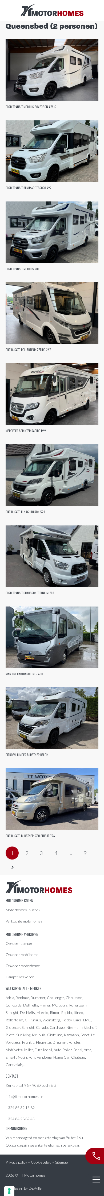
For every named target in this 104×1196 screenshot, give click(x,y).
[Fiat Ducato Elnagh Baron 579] (52, 475)
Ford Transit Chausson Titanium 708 (30, 593)
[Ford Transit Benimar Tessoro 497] (52, 151)
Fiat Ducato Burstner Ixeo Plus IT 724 (30, 836)
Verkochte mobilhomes (24, 921)
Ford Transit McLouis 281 (22, 269)
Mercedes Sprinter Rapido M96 (26, 431)
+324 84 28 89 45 (20, 1119)
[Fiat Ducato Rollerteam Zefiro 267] (52, 313)
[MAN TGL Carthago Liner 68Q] (52, 637)
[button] (96, 1179)
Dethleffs (30, 1005)
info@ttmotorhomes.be (24, 1096)
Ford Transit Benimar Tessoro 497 (28, 188)
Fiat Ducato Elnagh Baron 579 (25, 512)
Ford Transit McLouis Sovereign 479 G (31, 107)
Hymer (45, 1005)
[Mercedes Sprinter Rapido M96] (52, 394)
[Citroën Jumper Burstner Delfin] (52, 718)
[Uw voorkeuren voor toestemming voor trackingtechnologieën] (9, 1191)
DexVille (35, 1188)
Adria (10, 997)
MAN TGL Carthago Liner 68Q (24, 674)
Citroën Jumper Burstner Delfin (27, 755)
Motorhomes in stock (23, 910)
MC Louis (59, 1005)
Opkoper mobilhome (22, 954)
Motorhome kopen (19, 901)
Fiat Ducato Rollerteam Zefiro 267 (28, 350)
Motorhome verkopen (22, 934)
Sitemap (61, 1162)
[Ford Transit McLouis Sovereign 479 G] (52, 70)
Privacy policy (16, 1162)
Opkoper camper (19, 943)
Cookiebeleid (41, 1162)
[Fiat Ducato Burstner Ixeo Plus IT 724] (52, 799)
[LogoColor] (52, 10)
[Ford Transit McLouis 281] (52, 232)
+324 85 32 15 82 (20, 1107)
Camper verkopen (20, 977)
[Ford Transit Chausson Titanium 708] (52, 556)
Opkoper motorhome (23, 965)
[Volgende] (12, 867)
